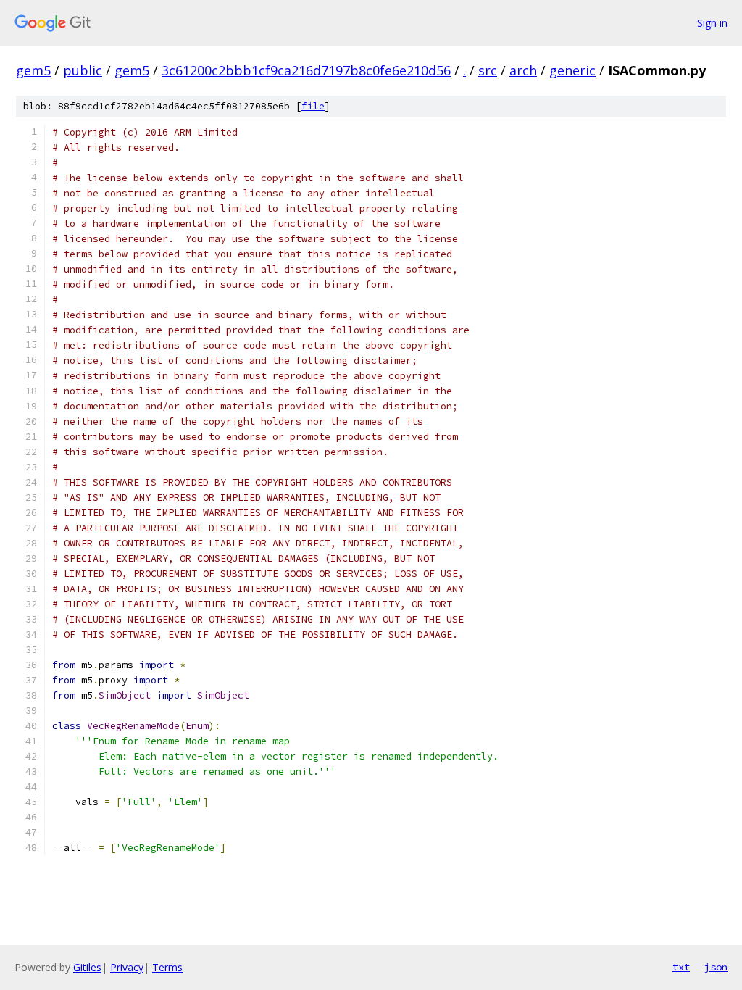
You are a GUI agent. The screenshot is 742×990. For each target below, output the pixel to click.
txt (681, 966)
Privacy (126, 967)
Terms (167, 967)
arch (523, 70)
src (487, 70)
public (82, 70)
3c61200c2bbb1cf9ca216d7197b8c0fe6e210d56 (306, 70)
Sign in (712, 23)
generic (572, 70)
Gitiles (87, 967)
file (313, 106)
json (716, 966)
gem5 (33, 70)
